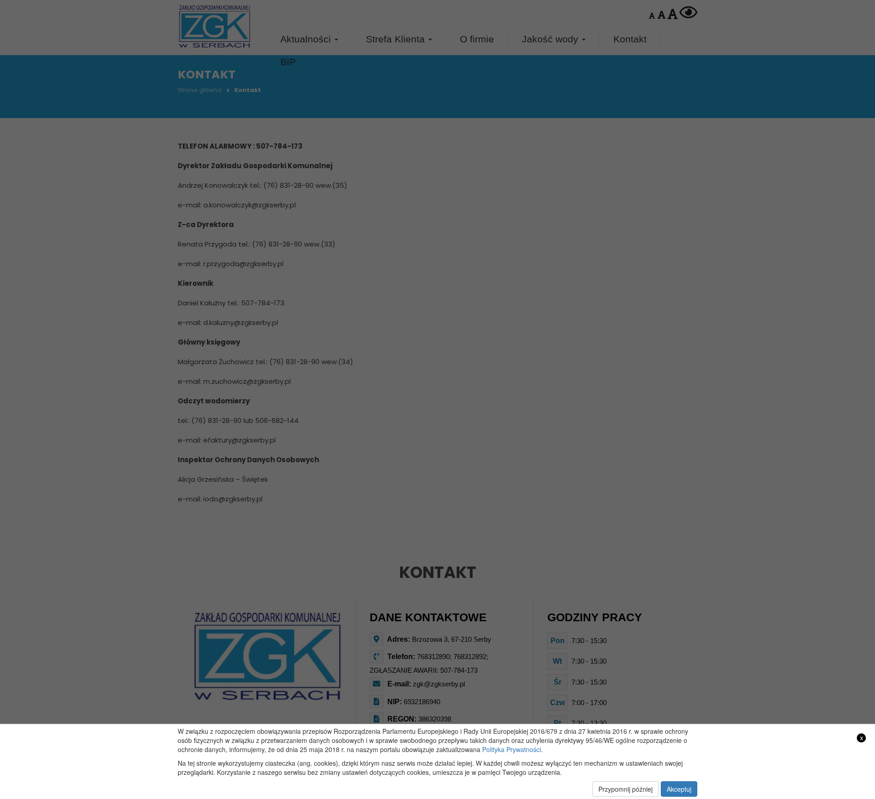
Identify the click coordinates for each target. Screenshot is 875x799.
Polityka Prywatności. (512, 749)
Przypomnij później (625, 789)
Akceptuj (679, 789)
